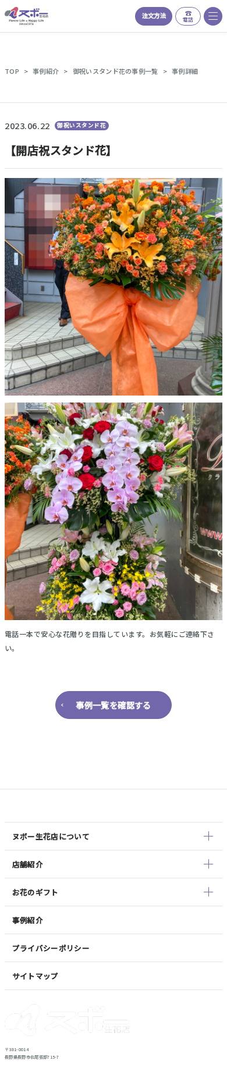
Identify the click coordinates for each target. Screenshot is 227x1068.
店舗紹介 (27, 864)
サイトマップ (35, 975)
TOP (12, 71)
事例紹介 (46, 71)
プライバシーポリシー (51, 947)
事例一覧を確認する (113, 705)
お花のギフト (35, 892)
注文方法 (154, 15)
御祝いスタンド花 (81, 125)
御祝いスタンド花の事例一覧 (115, 71)
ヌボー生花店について (51, 836)
